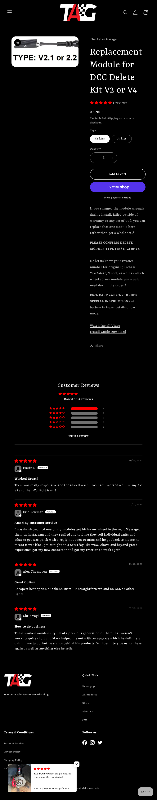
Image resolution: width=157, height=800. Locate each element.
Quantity (95, 148)
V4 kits (122, 138)
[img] (26, 461)
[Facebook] (84, 742)
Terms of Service (14, 743)
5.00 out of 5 (88, 394)
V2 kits (100, 138)
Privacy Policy (12, 752)
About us (87, 711)
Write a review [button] (78, 435)
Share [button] (99, 345)
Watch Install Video (105, 326)
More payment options (117, 198)
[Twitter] (100, 742)
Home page (88, 686)
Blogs (85, 703)
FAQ (84, 720)
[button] (10, 12)
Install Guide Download (108, 332)
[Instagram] (92, 742)
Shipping (113, 118)
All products (89, 695)
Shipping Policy (13, 760)
